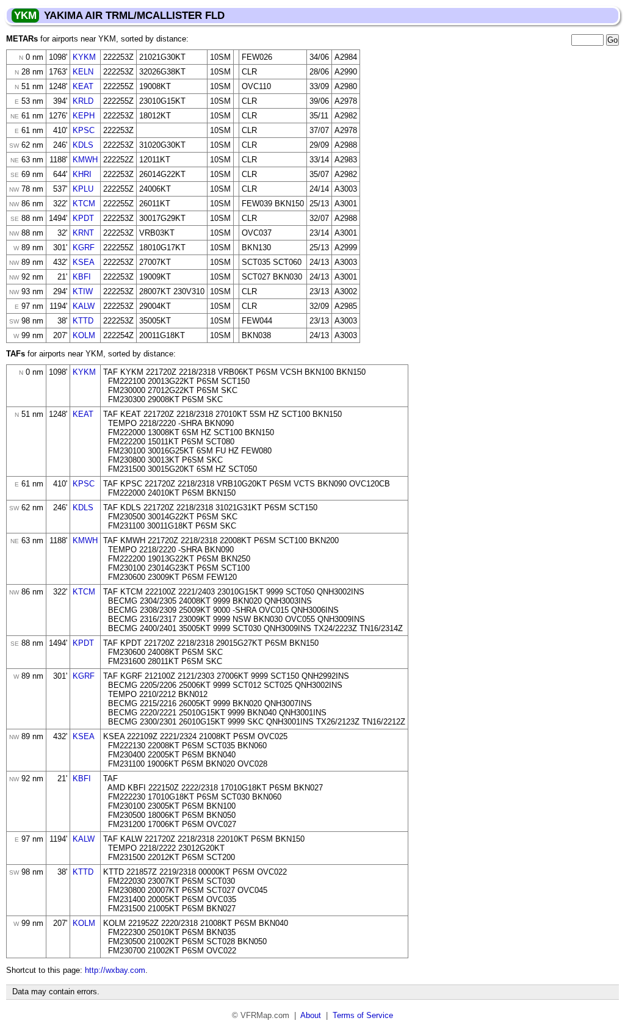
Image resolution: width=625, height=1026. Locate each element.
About (310, 1015)
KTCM (84, 203)
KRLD (83, 101)
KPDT (83, 218)
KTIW (83, 291)
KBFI (82, 276)
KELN (83, 71)
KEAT (83, 86)
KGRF (84, 247)
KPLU (83, 188)
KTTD (83, 320)
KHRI (82, 174)
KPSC (84, 130)
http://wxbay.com (115, 970)
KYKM (84, 57)
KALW (84, 306)
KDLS (83, 145)
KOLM (84, 335)
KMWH (85, 159)
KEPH (84, 115)
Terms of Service (363, 1015)
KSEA (84, 262)
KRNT (83, 232)
